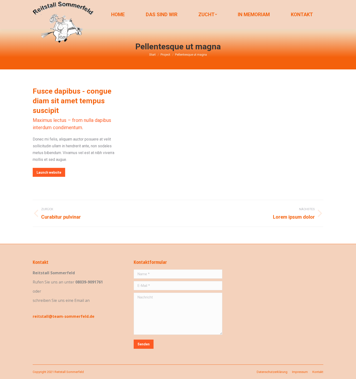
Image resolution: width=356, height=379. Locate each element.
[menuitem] (118, 14)
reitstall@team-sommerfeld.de (63, 316)
